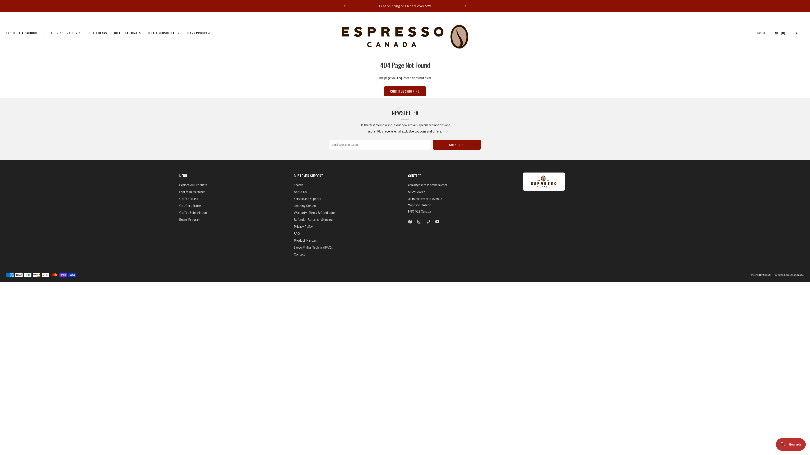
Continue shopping (405, 91)
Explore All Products (23, 33)
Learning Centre (305, 205)
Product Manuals (305, 240)
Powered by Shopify (760, 274)
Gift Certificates (127, 33)
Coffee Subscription (164, 33)
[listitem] (405, 6)
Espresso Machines (66, 33)
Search (798, 33)
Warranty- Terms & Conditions (314, 212)
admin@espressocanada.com (427, 185)
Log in (761, 33)
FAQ (297, 233)
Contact (299, 254)
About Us (300, 192)
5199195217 (416, 192)
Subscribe (457, 144)
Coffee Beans (97, 33)
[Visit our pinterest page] (428, 221)
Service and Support (307, 199)
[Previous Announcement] (344, 6)
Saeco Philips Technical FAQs (313, 247)
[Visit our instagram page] (419, 221)
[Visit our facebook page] (409, 221)
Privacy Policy (303, 226)
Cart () (779, 33)
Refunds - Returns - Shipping (313, 219)
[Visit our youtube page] (437, 221)
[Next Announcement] (465, 6)
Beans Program (198, 33)
